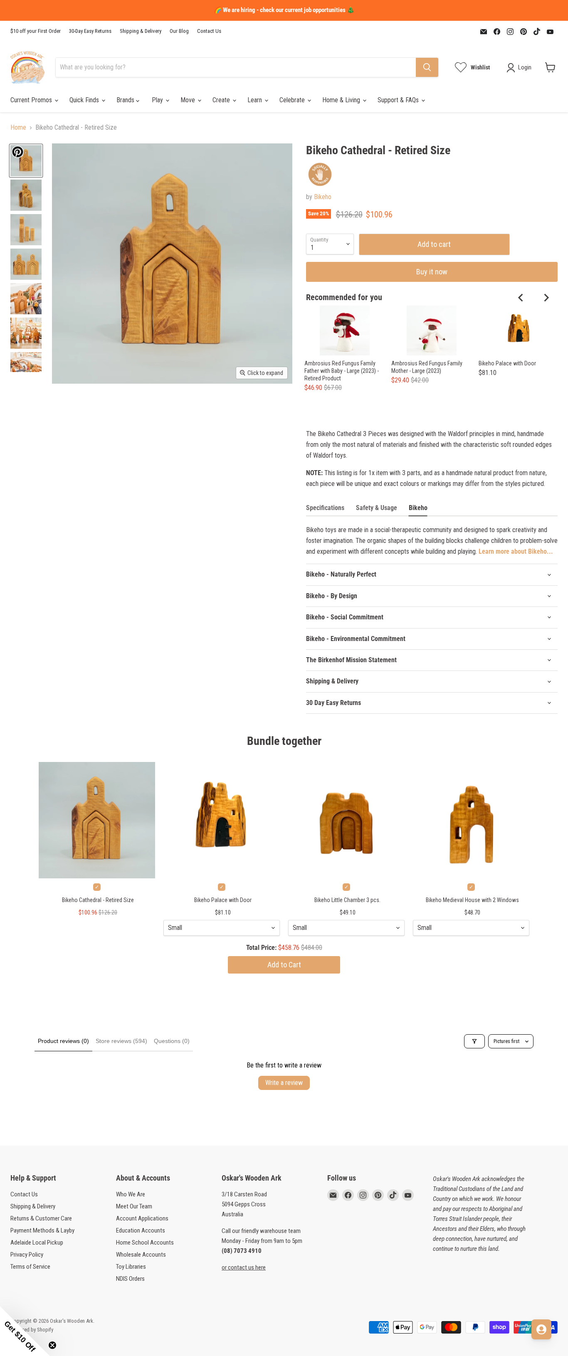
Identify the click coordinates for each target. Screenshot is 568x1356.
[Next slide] (546, 297)
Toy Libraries (131, 1266)
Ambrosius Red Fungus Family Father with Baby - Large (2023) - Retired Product (341, 371)
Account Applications (142, 1218)
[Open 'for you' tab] (541, 1329)
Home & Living (342, 100)
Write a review (284, 1083)
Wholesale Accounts (141, 1254)
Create (222, 100)
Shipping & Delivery (140, 31)
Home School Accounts (145, 1242)
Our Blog (179, 31)
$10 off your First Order (35, 31)
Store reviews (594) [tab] (121, 1041)
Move (188, 100)
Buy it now (431, 271)
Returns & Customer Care (41, 1218)
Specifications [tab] (325, 508)
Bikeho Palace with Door (507, 363)
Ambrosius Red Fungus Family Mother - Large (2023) (426, 367)
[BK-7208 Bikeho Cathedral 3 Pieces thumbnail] (26, 160)
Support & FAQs (399, 100)
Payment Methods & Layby (42, 1230)
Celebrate (292, 100)
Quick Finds (85, 100)
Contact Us (209, 31)
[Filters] (474, 1041)
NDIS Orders (130, 1278)
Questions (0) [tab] (172, 1041)
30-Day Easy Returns (90, 31)
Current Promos (32, 100)
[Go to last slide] (521, 297)
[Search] (427, 67)
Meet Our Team (134, 1206)
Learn (255, 100)
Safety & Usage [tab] (376, 508)
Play (158, 100)
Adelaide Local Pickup (36, 1242)
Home (18, 127)
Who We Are (130, 1194)
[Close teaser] (52, 1345)
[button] (25, 1331)
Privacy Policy (26, 1254)
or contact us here (244, 1267)
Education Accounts (140, 1230)
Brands (126, 100)
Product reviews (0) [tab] (63, 1041)
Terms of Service (30, 1266)
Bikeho (322, 197)
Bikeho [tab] (418, 508)
